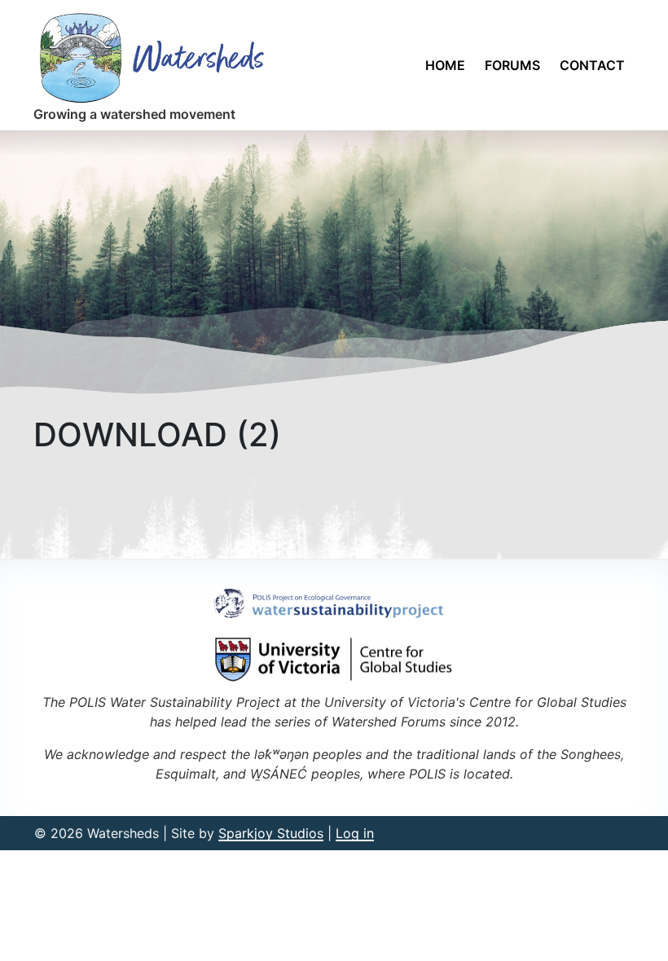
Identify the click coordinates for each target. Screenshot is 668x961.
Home (445, 65)
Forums (512, 65)
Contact (592, 65)
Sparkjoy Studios (270, 833)
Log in (355, 833)
